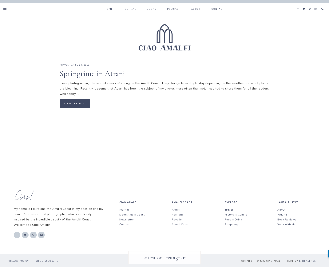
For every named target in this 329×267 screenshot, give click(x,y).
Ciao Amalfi (164, 37)
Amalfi (176, 209)
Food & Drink (233, 219)
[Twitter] (305, 4)
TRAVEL (64, 65)
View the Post (75, 103)
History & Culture (236, 214)
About (281, 209)
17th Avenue (307, 261)
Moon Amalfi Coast (132, 214)
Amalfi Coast (180, 224)
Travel (229, 209)
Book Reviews (286, 219)
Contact (124, 224)
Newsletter (126, 219)
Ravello (177, 219)
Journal (124, 209)
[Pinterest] (310, 4)
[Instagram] (316, 4)
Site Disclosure (46, 261)
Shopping (231, 224)
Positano (178, 214)
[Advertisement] (158, 148)
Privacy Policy (18, 261)
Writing (282, 214)
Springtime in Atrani (92, 73)
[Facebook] (299, 4)
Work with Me (286, 224)
